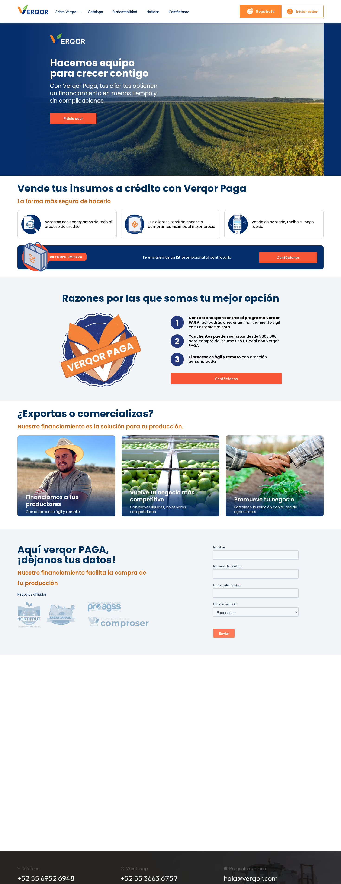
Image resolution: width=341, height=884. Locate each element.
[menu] (144, 11)
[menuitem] (67, 11)
